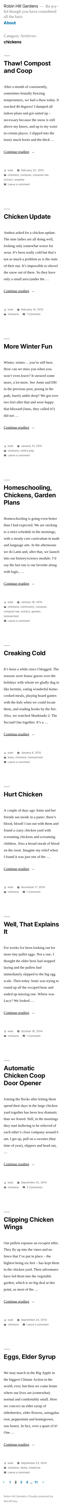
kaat (10, 170)
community (27, 606)
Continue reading (19, 151)
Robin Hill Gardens (21, 6)
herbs (23, 1467)
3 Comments (34, 1187)
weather (19, 179)
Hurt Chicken (23, 794)
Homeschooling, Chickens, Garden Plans (30, 495)
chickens (13, 175)
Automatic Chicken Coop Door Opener (24, 1075)
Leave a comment (19, 184)
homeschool (11, 616)
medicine (34, 1467)
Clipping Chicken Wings (29, 1223)
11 (36, 1482)
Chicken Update (27, 216)
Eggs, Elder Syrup (29, 1356)
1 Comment (33, 314)
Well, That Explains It (31, 927)
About (10, 22)
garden (35, 611)
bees (11, 757)
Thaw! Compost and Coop (27, 67)
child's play (27, 450)
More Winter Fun (28, 346)
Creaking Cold (25, 653)
